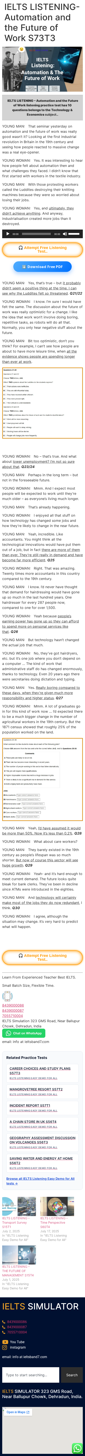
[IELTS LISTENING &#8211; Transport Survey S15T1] (19, 1206)
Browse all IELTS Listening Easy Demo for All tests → (40, 1181)
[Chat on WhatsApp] (23, 1036)
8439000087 (13, 1010)
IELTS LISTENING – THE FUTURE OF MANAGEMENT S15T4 (18, 1271)
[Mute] (65, 234)
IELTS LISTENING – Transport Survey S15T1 (16, 1222)
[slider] (74, 233)
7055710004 (12, 1016)
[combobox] (30, 1375)
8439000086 (13, 1005)
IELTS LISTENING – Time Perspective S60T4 (54, 1222)
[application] (42, 234)
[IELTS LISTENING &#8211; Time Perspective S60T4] (57, 1206)
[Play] (8, 234)
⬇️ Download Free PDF (42, 266)
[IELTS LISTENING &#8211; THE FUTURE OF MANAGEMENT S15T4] (19, 1255)
